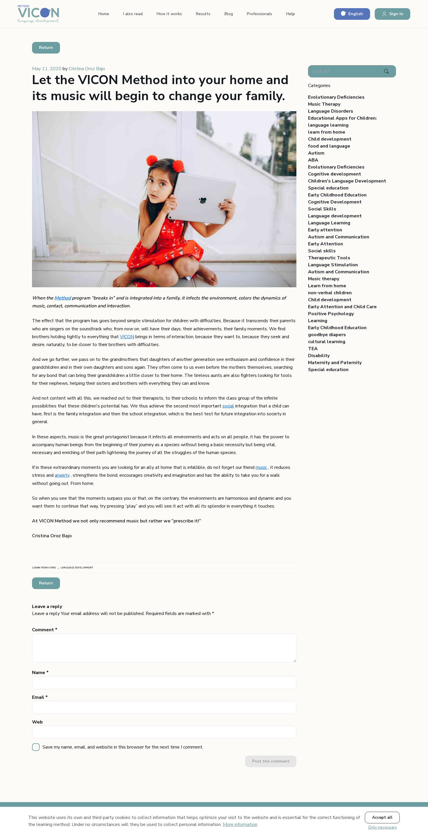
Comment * (44, 630)
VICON (127, 337)
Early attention (325, 230)
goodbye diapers (327, 334)
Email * (40, 697)
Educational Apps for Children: (342, 118)
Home (103, 14)
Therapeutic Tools (329, 258)
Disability (319, 355)
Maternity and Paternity (335, 362)
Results (203, 14)
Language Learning (329, 223)
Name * (40, 672)
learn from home (326, 132)
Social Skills (322, 209)
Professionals (259, 14)
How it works (169, 14)
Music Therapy (324, 104)
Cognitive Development (335, 202)
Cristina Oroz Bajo (87, 68)
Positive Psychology (331, 314)
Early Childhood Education (337, 195)
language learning (328, 125)
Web (37, 722)
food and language (329, 146)
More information (240, 824)
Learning (317, 321)
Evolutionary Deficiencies (336, 97)
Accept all (382, 817)
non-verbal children (330, 293)
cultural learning (326, 341)
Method (62, 298)
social (228, 406)
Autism (316, 153)
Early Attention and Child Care (342, 307)
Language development (335, 216)
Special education (328, 188)
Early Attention (325, 244)
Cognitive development (334, 174)
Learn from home (327, 286)
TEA (313, 348)
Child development (329, 139)
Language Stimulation (333, 265)
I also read (133, 14)
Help (290, 14)
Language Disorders (330, 111)
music (261, 467)
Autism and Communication (338, 237)
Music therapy (323, 279)
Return (46, 47)
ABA (313, 160)
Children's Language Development (347, 181)
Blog (228, 14)
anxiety (62, 475)
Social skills (322, 251)
